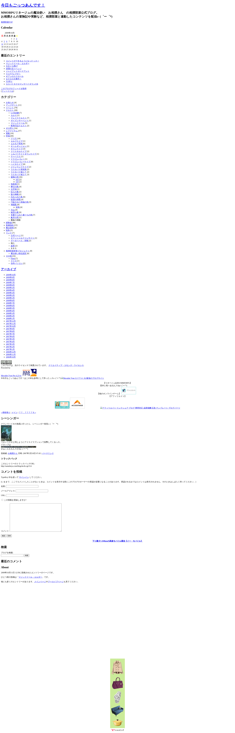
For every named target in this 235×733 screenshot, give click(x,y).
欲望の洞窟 (16, 199)
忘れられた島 (17, 197)
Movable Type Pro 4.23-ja (11, 376)
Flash (13, 258)
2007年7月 (10, 334)
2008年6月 (10, 306)
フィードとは (7, 91)
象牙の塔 (15, 217)
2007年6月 (10, 336)
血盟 (13, 246)
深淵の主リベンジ (14, 69)
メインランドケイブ (20, 167)
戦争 (8, 230)
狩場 (8, 136)
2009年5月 (10, 288)
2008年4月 (10, 311)
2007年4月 (10, 342)
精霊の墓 (15, 212)
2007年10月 (11, 326)
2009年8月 (10, 280)
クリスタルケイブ (19, 151)
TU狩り (9, 81)
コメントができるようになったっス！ (22, 61)
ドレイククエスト (19, 118)
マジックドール (18, 123)
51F (17, 182)
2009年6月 (10, 285)
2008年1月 (10, 318)
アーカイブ (8, 269)
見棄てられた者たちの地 (22, 215)
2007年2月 (10, 347)
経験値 (9, 223)
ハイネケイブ (17, 164)
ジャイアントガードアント (17, 71)
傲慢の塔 (15, 177)
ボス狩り (10, 128)
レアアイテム (12, 131)
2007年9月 (10, 329)
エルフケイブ (17, 141)
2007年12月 (11, 321)
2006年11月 (11, 354)
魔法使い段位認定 (19, 253)
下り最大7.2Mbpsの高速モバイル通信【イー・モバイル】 (117, 541)
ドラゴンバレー (18, 159)
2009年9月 (10, 277)
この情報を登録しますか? (14, 500)
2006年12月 (11, 352)
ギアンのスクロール (15, 76)
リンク (9, 233)
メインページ (40, 582)
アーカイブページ (56, 582)
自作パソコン (17, 263)
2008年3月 (10, 313)
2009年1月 (10, 298)
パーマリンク (48, 453)
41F (17, 179)
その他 (9, 256)
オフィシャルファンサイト (23, 238)
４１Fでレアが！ (13, 74)
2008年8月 (10, 300)
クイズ (14, 261)
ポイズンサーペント (20, 120)
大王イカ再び (12, 66)
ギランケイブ (17, 149)
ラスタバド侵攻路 (19, 169)
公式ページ (16, 235)
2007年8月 (10, 331)
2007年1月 (10, 349)
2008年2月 (10, 316)
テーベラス (16, 156)
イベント (10, 108)
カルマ (14, 115)
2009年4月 (10, 290)
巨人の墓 (15, 192)
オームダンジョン (19, 146)
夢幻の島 (15, 187)
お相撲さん (13, 453)
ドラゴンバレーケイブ (21, 162)
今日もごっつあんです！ (23, 5)
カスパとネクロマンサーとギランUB (22, 84)
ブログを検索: (7, 553)
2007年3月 (10, 344)
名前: (3, 486)
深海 (18, 207)
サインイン (24, 477)
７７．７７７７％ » (27, 412)
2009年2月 (10, 295)
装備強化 (10, 225)
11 (2, 44)
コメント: (5, 531)
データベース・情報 (20, 241)
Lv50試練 (15, 113)
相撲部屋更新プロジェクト (18, 251)
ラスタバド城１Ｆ (19, 172)
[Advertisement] (92, 405)
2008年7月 (10, 303)
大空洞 (14, 189)
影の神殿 (15, 194)
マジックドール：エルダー (17, 63)
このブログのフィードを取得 (13, 89)
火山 (13, 210)
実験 (8, 133)
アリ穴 (14, 138)
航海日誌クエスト (19, 126)
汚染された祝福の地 (20, 202)
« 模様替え (5, 412)
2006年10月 (11, 357)
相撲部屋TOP (7, 22)
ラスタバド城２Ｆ (19, 174)
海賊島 (14, 205)
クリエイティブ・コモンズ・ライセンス (66, 365)
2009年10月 (11, 275)
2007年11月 (11, 324)
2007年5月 (10, 339)
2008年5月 (10, 308)
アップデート (12, 105)
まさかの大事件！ (14, 79)
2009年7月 (10, 282)
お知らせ (10, 102)
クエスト (10, 110)
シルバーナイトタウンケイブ (24, 154)
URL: (3, 495)
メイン (15, 412)
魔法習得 (10, 228)
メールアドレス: (8, 491)
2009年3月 (10, 293)
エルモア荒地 (17, 144)
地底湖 (14, 184)
